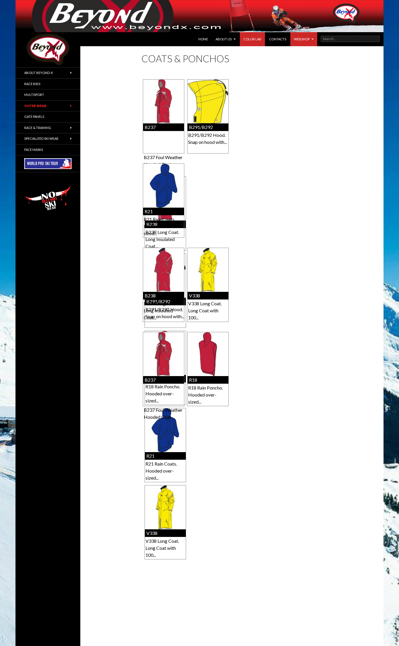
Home (203, 39)
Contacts (277, 39)
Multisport (34, 95)
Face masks (33, 149)
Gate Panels (34, 116)
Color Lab (252, 39)
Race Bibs (32, 84)
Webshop (302, 39)
